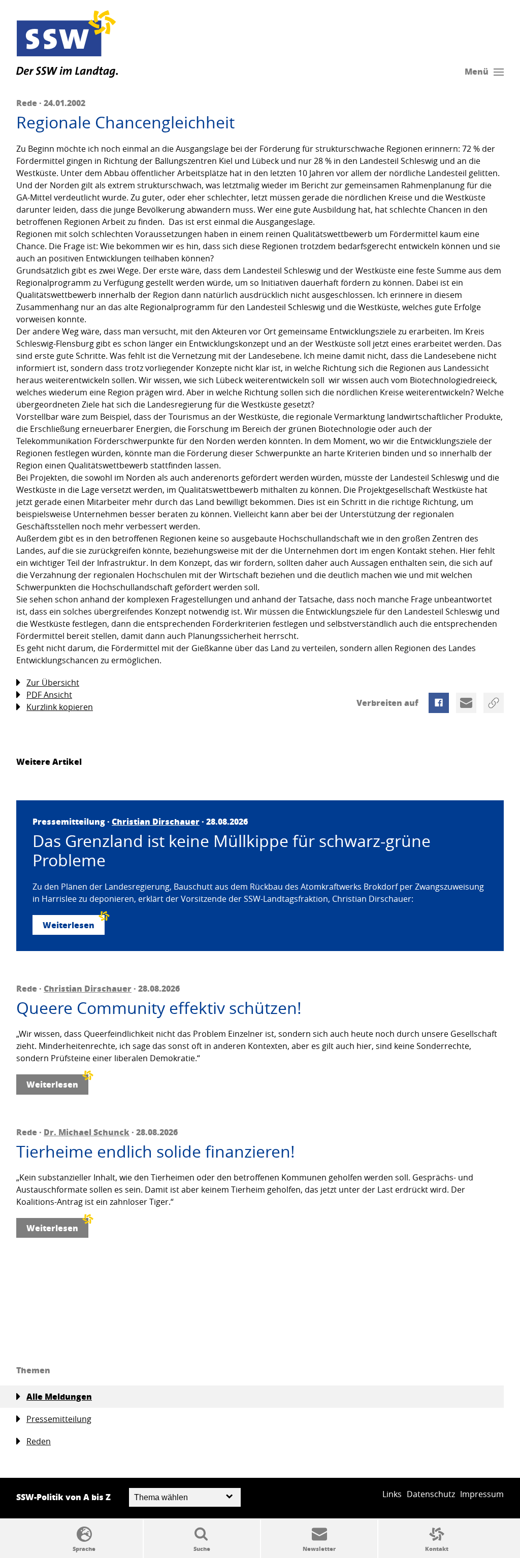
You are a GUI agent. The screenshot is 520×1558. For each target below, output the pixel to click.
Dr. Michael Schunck (86, 1132)
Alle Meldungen (59, 1396)
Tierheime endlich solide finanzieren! (155, 1151)
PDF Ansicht (49, 694)
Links (392, 1494)
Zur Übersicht (52, 682)
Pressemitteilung (58, 1419)
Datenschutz (431, 1494)
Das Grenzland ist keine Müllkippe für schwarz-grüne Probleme (231, 850)
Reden (38, 1441)
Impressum (482, 1494)
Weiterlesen (68, 925)
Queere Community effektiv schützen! (159, 1008)
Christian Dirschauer (156, 821)
